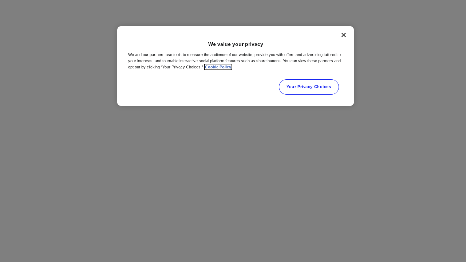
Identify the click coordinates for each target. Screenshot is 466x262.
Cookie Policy (218, 67)
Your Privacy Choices (309, 86)
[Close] (344, 35)
